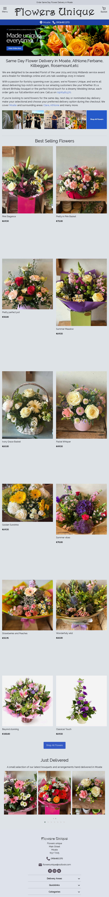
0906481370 (62, 22)
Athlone (54, 105)
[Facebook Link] (50, 870)
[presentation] (53, 818)
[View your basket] (104, 9)
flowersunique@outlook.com (57, 864)
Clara (46, 105)
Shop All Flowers (54, 745)
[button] (45, 822)
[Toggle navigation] (5, 10)
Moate (13, 105)
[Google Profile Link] (59, 870)
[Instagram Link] (55, 870)
